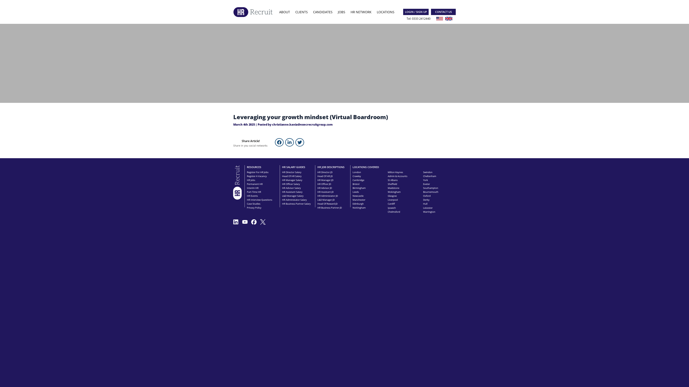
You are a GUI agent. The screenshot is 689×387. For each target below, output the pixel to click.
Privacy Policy (254, 207)
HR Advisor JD (324, 188)
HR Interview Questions (259, 199)
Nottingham (359, 207)
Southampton (430, 188)
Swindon (427, 172)
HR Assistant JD (325, 192)
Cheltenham (429, 176)
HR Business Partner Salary (296, 203)
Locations (385, 12)
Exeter (426, 184)
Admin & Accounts (397, 176)
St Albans (393, 180)
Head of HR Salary (292, 176)
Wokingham (394, 192)
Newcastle (358, 195)
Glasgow (392, 195)
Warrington (429, 211)
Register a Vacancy (257, 176)
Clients (301, 12)
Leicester (428, 207)
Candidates (322, 12)
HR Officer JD (324, 184)
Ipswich (392, 207)
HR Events (252, 195)
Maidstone (393, 188)
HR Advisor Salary (291, 188)
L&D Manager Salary (293, 195)
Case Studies (253, 203)
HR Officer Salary (291, 184)
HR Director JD (324, 172)
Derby (426, 199)
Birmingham (359, 188)
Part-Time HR (254, 192)
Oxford (427, 195)
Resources (254, 167)
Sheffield (392, 184)
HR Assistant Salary (292, 192)
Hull (425, 203)
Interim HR (253, 188)
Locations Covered (366, 167)
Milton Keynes (395, 172)
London (357, 172)
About (284, 12)
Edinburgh (358, 203)
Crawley (357, 176)
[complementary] (237, 182)
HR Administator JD (327, 195)
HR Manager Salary (292, 180)
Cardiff (391, 203)
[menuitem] (284, 12)
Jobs (341, 12)
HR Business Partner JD (329, 207)
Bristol (356, 184)
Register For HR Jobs (257, 172)
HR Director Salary (291, 172)
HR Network (361, 12)
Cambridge (358, 180)
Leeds (356, 192)
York (425, 180)
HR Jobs (251, 180)
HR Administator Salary (294, 199)
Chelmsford (394, 211)
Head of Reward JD (327, 203)
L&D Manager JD (326, 199)
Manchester (359, 199)
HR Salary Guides (293, 167)
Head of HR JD (325, 176)
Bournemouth (430, 192)
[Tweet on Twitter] (299, 142)
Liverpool (393, 199)
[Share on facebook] (279, 142)
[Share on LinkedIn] (289, 142)
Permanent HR (255, 184)
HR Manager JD (325, 180)
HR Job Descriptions (330, 167)
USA (439, 18)
